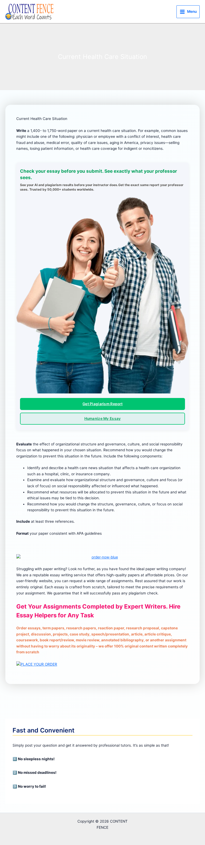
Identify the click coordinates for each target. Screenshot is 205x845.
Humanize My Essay (102, 418)
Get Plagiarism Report (102, 404)
